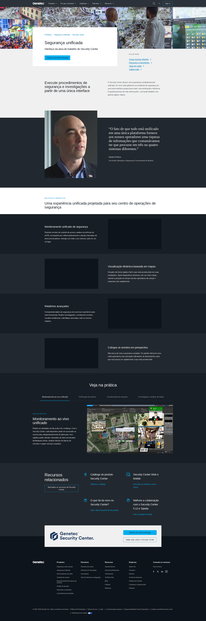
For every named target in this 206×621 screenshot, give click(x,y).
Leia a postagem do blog (142, 514)
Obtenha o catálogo (98, 484)
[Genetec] (39, 3)
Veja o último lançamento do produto (104, 510)
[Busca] (154, 3)
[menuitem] (53, 3)
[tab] (55, 397)
